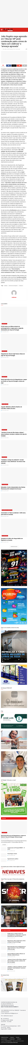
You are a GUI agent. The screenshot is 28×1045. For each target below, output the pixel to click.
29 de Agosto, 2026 (5, 410)
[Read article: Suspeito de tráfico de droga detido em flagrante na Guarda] (14, 528)
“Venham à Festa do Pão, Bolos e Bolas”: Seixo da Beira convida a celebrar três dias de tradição (14, 434)
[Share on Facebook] (8, 66)
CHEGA (5, 285)
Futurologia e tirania (12, 853)
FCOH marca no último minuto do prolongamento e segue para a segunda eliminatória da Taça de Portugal (12, 328)
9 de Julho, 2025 (6, 49)
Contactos (19, 1038)
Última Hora (5, 404)
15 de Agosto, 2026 (11, 850)
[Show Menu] (1, 30)
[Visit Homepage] (8, 29)
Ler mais (4, 844)
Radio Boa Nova (9, 1040)
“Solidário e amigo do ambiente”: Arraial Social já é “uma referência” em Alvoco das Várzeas (13, 461)
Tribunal (21, 285)
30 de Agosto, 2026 (5, 357)
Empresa (12, 1037)
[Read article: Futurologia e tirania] (3, 855)
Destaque (4, 429)
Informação (5, 484)
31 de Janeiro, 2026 (11, 855)
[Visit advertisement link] (14, 14)
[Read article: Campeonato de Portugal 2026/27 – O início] (3, 849)
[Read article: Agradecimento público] (3, 860)
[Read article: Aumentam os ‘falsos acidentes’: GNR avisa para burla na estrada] (14, 502)
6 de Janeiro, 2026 (11, 860)
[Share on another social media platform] (24, 66)
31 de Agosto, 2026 (5, 331)
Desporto (4, 323)
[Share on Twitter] (14, 66)
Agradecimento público (12, 858)
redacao (14, 297)
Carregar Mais (14, 546)
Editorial (17, 1037)
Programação (12, 1038)
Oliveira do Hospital (13, 285)
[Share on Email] (19, 66)
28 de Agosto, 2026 (5, 490)
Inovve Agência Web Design (13, 1042)
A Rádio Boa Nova (4, 1037)
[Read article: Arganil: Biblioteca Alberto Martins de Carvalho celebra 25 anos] (14, 396)
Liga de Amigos (4, 1038)
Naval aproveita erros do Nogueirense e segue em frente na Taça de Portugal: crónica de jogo (14, 381)
